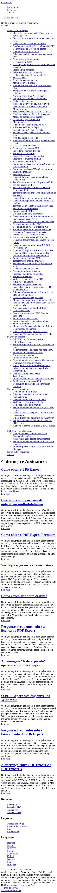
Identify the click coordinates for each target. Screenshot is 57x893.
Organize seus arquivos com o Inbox (30, 98)
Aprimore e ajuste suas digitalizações (30, 237)
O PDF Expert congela (23, 342)
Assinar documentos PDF (25, 161)
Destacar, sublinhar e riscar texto (28, 213)
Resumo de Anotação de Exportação (29, 232)
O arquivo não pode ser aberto (27, 363)
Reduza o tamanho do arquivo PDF (29, 75)
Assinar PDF (13, 810)
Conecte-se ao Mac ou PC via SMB (29, 43)
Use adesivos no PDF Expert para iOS (30, 227)
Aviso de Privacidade (17, 826)
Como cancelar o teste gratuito (27, 405)
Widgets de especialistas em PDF (28, 279)
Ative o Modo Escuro (23, 282)
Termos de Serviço (15, 823)
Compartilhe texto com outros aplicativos (32, 198)
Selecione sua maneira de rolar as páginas (32, 111)
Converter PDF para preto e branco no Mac (33, 334)
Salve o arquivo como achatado (27, 72)
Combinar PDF (14, 812)
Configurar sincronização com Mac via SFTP (34, 46)
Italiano (10, 845)
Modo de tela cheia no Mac (25, 318)
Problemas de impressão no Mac (28, 352)
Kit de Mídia (13, 831)
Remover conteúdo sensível (25, 268)
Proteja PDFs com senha (24, 69)
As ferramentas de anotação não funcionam (33, 350)
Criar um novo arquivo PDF (26, 51)
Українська (12, 853)
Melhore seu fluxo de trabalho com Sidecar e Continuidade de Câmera (33, 327)
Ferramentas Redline (22, 276)
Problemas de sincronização (25, 357)
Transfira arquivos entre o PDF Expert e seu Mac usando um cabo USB (33, 207)
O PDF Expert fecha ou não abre (28, 339)
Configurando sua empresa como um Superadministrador (30, 434)
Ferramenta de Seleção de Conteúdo (29, 234)
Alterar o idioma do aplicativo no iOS (30, 331)
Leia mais (5, 494)
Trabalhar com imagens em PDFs (28, 261)
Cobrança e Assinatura (17, 389)
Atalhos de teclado (21, 310)
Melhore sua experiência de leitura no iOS (32, 300)
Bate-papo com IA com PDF (26, 148)
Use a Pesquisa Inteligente (25, 145)
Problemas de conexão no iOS (27, 381)
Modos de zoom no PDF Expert (27, 117)
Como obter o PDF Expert (25, 391)
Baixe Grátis (13, 7)
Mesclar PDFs (19, 77)
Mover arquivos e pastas (24, 83)
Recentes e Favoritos (22, 62)
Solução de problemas (17, 336)
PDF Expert (6, 2)
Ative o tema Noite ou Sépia (26, 127)
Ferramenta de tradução (23, 153)
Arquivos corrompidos (23, 355)
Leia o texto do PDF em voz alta (28, 130)
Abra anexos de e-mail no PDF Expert (30, 308)
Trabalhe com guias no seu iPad (27, 284)
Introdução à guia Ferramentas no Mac (30, 321)
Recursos (11, 10)
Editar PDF (12, 804)
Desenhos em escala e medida (26, 271)
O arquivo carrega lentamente (26, 373)
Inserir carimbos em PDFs (25, 219)
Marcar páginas (20, 122)
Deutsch (11, 859)
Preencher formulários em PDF (27, 158)
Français (11, 843)
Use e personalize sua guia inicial (28, 297)
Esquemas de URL (21, 174)
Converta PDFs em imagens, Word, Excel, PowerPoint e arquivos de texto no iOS (32, 254)
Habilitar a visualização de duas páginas (31, 114)
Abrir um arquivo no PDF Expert (28, 96)
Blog (9, 829)
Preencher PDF (14, 807)
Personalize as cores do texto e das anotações (33, 221)
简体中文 (11, 848)
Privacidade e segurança (18, 452)
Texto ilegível (19, 376)
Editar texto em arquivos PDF (26, 258)
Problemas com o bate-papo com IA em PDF (33, 378)
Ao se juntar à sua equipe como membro (31, 439)
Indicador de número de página (27, 151)
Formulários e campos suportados (28, 156)
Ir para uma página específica (26, 119)
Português (11, 864)
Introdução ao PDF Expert (25, 211)
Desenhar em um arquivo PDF (27, 224)
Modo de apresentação (23, 323)
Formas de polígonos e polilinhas (28, 274)
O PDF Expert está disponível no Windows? (33, 418)
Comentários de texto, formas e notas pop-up (33, 216)
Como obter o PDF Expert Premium (29, 399)
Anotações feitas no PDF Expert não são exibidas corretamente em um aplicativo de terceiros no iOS (32, 368)
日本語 (10, 856)
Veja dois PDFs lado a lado (25, 138)
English (10, 862)
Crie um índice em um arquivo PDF (29, 124)
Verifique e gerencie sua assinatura (29, 402)
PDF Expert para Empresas (19, 431)
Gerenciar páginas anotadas (25, 80)
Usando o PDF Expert (17, 30)
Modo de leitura (20, 109)
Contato (10, 454)
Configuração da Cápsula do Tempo (29, 49)
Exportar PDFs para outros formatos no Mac (33, 250)
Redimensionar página (23, 101)
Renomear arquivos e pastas (26, 59)
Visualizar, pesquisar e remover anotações (32, 229)
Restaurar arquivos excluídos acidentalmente (33, 360)
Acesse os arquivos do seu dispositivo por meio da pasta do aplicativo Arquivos (32, 105)
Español (10, 851)
